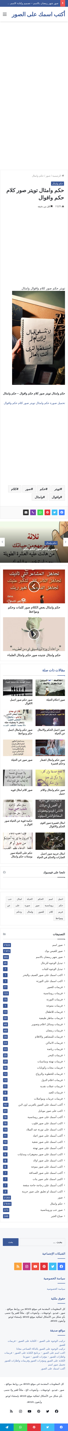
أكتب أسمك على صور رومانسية (45, 1117)
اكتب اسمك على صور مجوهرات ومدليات (40, 1154)
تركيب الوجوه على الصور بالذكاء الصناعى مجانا (40, 1348)
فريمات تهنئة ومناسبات (50, 1061)
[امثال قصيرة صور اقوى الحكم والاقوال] (50, 809)
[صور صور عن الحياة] (17, 748)
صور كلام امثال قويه (21, 789)
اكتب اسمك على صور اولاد (48, 1160)
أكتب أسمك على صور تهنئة (48, 1148)
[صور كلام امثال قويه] (17, 778)
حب (10, 899)
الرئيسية (57, 175)
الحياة (29, 899)
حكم (43, 489)
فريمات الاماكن (54, 1042)
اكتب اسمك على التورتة (49, 980)
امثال (19, 899)
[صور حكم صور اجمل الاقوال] (17, 687)
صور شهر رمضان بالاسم (49, 956)
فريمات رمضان (54, 1030)
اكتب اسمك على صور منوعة (47, 1166)
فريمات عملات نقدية (51, 1086)
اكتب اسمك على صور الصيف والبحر (43, 974)
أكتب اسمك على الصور (53, 1368)
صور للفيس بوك (54, 950)
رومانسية (49, 905)
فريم (60, 911)
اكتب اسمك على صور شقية (47, 1141)
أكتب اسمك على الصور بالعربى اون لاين (40, 1104)
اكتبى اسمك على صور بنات (48, 1179)
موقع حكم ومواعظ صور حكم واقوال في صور (35, 548)
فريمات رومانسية (53, 993)
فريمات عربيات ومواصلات (48, 1098)
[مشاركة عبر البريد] (26, 512)
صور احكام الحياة (55, 699)
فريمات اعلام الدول (52, 1080)
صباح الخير (57, 1216)
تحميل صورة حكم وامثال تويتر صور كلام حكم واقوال (34, 403)
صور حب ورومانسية (51, 1209)
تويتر (57, 489)
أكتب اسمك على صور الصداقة (46, 1172)
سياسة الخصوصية (56, 1288)
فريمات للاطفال (54, 1011)
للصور (41, 911)
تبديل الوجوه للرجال (52, 962)
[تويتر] (54, 512)
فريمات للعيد (56, 1092)
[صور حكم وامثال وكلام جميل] (50, 778)
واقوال (56, 497)
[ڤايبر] (33, 512)
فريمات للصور (55, 987)
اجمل (60, 899)
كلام (13, 489)
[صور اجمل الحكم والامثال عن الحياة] (50, 717)
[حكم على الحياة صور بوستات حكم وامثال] (17, 841)
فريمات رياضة (55, 1049)
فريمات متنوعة (54, 1005)
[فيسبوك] (62, 512)
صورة (27, 905)
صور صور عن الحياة (21, 759)
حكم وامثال (38, 175)
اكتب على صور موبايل (50, 1110)
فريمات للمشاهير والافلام (49, 1036)
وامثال (39, 497)
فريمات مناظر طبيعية (51, 1018)
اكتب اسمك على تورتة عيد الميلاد (44, 1129)
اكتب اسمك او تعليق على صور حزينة (42, 1191)
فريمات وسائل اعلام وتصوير (47, 1024)
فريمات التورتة (54, 999)
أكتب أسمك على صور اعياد (48, 1135)
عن (8, 905)
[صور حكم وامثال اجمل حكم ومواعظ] (17, 717)
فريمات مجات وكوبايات (50, 1067)
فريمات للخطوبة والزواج (49, 1073)
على (17, 905)
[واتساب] (40, 512)
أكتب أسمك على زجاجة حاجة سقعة (43, 1185)
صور (48, 175)
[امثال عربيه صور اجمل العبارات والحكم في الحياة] (50, 841)
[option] (34, 542)
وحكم (19, 911)
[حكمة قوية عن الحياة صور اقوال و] (17, 808)
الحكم (40, 899)
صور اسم (57, 944)
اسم (51, 899)
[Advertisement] (34, 59)
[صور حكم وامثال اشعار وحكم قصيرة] (50, 748)
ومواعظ (59, 918)
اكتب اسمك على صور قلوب (47, 1123)
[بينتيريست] (47, 512)
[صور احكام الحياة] (50, 687)
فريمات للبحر (55, 1055)
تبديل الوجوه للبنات (52, 968)
